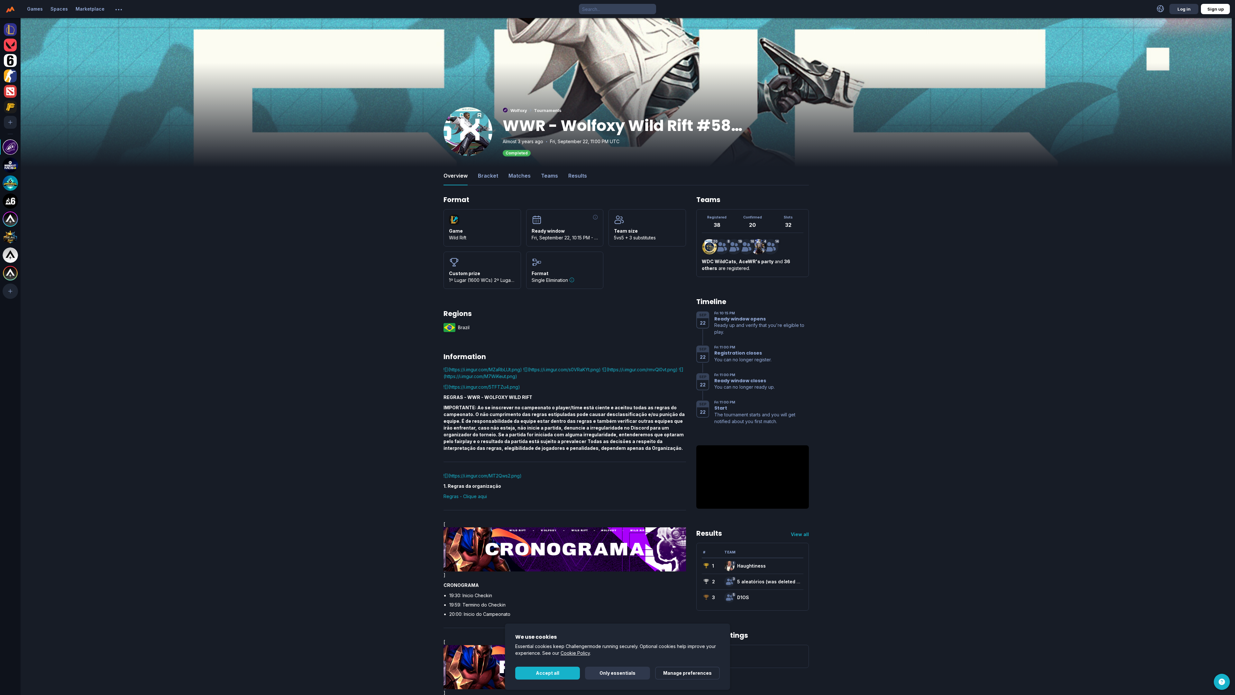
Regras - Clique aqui (465, 496)
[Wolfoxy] (10, 147)
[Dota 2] (10, 91)
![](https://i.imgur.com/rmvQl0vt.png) (640, 369)
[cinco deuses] (758, 247)
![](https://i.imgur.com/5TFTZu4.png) (482, 387)
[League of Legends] (10, 29)
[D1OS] (729, 597)
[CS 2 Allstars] (10, 255)
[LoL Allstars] (10, 219)
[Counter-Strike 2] (10, 76)
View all (800, 534)
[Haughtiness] (729, 566)
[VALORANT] (10, 45)
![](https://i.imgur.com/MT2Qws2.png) (483, 475)
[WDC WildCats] (709, 247)
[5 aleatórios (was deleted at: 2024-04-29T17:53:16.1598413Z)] (729, 582)
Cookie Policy (575, 653)
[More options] (118, 10)
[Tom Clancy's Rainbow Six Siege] (10, 60)
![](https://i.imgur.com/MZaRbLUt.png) (483, 369)
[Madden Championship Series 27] (10, 165)
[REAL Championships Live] (10, 237)
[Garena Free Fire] (10, 106)
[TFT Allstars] (10, 273)
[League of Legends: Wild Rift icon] (454, 220)
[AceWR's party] (721, 247)
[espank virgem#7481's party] (734, 247)
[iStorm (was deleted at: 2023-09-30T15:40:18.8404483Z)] (746, 247)
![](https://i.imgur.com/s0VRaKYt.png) (562, 369)
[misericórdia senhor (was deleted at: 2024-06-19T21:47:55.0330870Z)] (770, 247)
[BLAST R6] (10, 201)
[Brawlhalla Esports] (10, 183)
